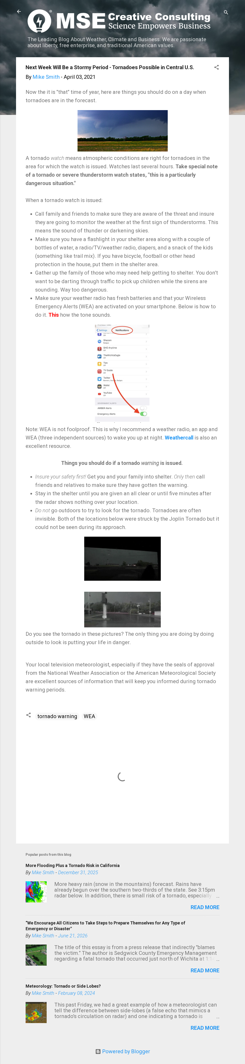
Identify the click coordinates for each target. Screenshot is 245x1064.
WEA (89, 716)
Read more (205, 907)
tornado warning (57, 716)
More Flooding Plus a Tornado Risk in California (73, 865)
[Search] (226, 13)
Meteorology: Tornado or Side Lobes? (63, 986)
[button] (216, 67)
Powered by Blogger (125, 1051)
